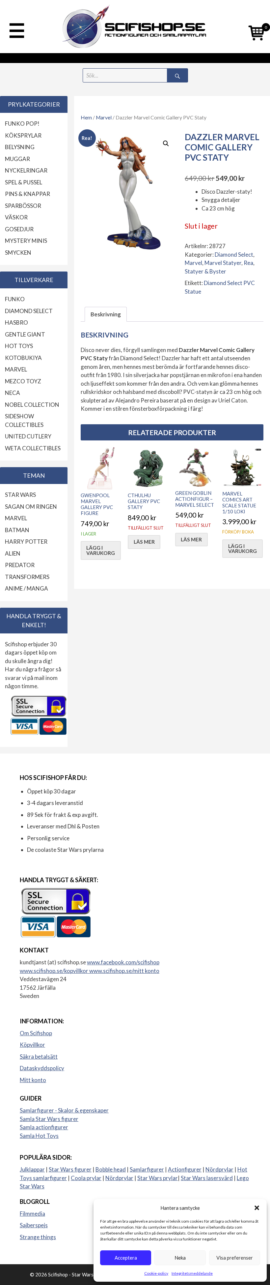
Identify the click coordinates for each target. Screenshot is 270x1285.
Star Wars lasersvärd (207, 1177)
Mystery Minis (26, 240)
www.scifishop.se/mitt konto (124, 970)
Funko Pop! (22, 123)
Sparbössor (23, 205)
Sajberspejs (34, 1225)
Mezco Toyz (23, 381)
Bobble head (110, 1169)
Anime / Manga (26, 588)
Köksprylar (23, 135)
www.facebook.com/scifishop (123, 962)
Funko (15, 299)
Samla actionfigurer (44, 1127)
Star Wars (20, 494)
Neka (180, 1258)
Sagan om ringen (31, 506)
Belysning (20, 147)
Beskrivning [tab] (106, 314)
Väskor (16, 217)
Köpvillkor (32, 1044)
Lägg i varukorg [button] (100, 550)
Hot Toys (19, 345)
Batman (17, 530)
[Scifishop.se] (135, 26)
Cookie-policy (156, 1273)
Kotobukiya (23, 357)
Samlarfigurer (147, 1169)
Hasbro (16, 322)
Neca (12, 392)
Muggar (17, 158)
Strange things (38, 1237)
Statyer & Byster (205, 271)
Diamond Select (234, 254)
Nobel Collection (32, 404)
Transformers (27, 576)
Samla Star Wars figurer (49, 1118)
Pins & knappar (27, 193)
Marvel (104, 117)
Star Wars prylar (157, 1177)
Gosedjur (19, 229)
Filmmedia (32, 1213)
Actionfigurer (185, 1169)
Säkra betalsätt (39, 1056)
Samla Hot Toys (39, 1135)
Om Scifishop (36, 1033)
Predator (20, 565)
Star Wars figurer (70, 1169)
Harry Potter (26, 541)
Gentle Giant (25, 334)
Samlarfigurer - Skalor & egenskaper (64, 1110)
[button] (257, 1208)
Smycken (18, 252)
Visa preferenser (234, 1258)
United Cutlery (28, 436)
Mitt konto (33, 1079)
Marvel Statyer (222, 262)
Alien (12, 553)
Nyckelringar (26, 170)
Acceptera (126, 1258)
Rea (248, 262)
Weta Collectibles (33, 448)
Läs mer (144, 542)
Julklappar (32, 1169)
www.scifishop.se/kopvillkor (54, 970)
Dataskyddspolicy (42, 1068)
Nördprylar (219, 1169)
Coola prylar (86, 1177)
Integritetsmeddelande (192, 1273)
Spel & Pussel (23, 182)
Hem (86, 117)
